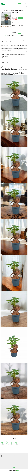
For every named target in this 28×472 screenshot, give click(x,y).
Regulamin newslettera (17, 458)
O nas (1, 464)
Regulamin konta (16, 457)
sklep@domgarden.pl (4, 456)
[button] (16, 454)
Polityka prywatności (17, 459)
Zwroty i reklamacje (17, 455)
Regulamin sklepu (16, 456)
